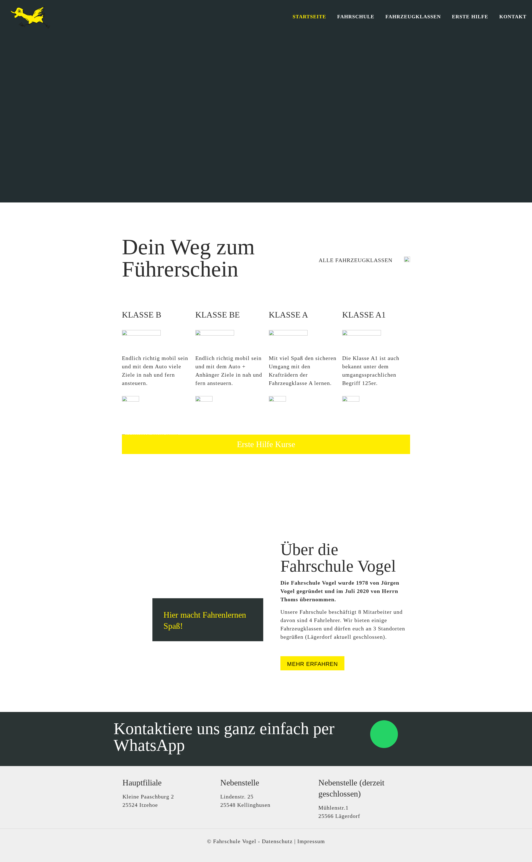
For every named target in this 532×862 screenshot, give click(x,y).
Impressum (311, 841)
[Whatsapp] (384, 734)
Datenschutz (277, 841)
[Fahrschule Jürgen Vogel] (28, 16)
